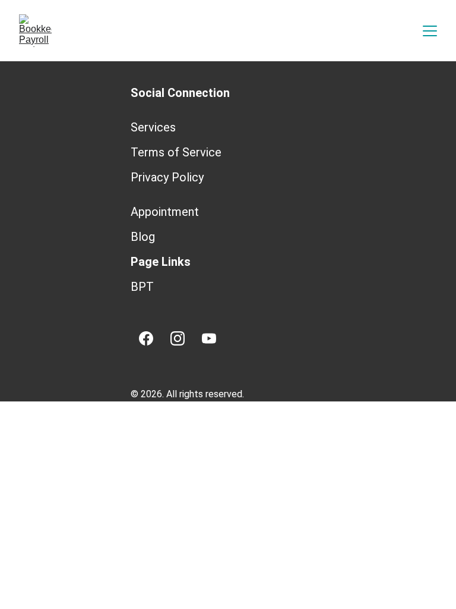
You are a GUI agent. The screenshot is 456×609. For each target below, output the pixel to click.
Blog (143, 237)
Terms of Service (176, 152)
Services (153, 127)
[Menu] (430, 31)
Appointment (165, 212)
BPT (142, 287)
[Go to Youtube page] (209, 338)
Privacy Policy (167, 177)
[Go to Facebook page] (146, 338)
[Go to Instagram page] (177, 338)
